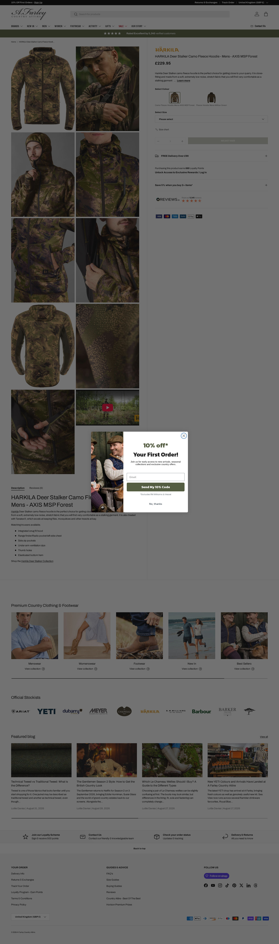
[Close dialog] (184, 436)
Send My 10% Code (155, 487)
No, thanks (155, 504)
